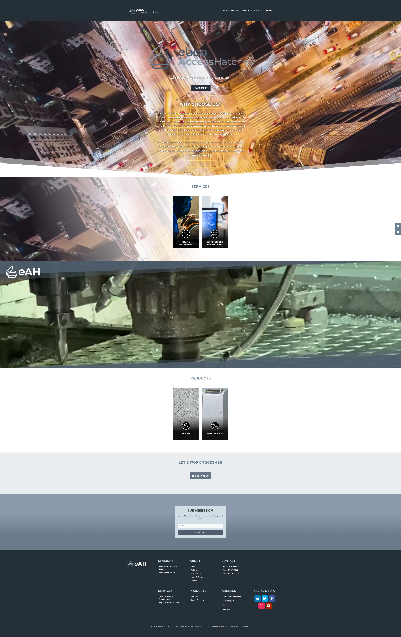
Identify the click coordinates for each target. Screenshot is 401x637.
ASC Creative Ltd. (243, 626)
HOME (226, 11)
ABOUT (257, 11)
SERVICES (235, 11)
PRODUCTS (247, 11)
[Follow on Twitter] (265, 598)
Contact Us (202, 476)
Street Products (215, 433)
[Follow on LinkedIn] (257, 598)
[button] (398, 226)
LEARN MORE (200, 88)
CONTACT (269, 11)
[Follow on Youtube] (269, 605)
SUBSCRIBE (199, 532)
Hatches (186, 434)
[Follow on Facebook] (272, 598)
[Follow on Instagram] (261, 605)
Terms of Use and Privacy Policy (195, 626)
